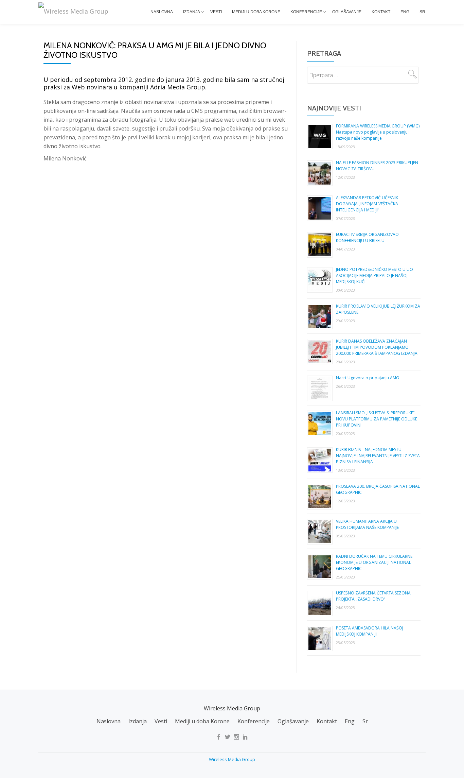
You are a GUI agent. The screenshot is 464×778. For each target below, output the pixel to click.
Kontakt (381, 12)
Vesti (216, 12)
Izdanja (191, 12)
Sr (422, 12)
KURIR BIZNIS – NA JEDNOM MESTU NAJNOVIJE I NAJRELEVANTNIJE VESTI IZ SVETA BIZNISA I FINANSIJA (378, 456)
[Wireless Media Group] (74, 11)
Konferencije (306, 12)
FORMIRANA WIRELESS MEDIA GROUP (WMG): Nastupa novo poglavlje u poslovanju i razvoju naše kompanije (378, 132)
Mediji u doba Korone (256, 12)
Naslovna (161, 12)
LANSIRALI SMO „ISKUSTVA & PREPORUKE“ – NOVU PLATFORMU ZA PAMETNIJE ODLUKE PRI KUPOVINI (376, 419)
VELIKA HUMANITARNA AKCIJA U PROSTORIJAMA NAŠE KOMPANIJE (367, 524)
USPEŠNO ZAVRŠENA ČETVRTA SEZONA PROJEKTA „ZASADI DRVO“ (373, 596)
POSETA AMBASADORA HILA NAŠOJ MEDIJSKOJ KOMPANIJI (369, 631)
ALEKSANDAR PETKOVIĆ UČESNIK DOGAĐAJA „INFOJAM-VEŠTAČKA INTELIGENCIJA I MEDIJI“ (367, 204)
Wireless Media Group (232, 759)
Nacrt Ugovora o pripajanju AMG (367, 378)
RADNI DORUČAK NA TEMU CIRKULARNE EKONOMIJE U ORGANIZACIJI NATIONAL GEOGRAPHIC (374, 562)
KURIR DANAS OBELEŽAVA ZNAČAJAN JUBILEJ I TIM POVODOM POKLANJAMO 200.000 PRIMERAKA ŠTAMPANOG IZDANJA (376, 347)
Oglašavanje (346, 12)
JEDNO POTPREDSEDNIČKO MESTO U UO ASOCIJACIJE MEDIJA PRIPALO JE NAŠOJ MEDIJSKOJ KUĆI (374, 275)
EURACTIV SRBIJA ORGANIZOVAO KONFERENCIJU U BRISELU (367, 237)
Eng (404, 12)
